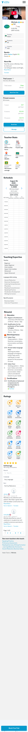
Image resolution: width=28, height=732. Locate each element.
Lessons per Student (7, 166)
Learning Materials (8, 547)
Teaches (9, 34)
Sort (5, 483)
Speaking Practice (8, 541)
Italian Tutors (6, 552)
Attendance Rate (7, 156)
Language (6, 476)
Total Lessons (19, 155)
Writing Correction (20, 545)
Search (6, 470)
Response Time (7, 145)
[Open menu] (24, 2)
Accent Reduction (7, 549)
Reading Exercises (8, 545)
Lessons (9, 46)
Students (9, 40)
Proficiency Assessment (9, 543)
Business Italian (18, 549)
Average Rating (18, 166)
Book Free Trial (14, 728)
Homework (18, 547)
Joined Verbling (18, 145)
